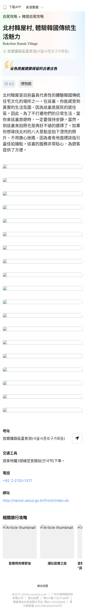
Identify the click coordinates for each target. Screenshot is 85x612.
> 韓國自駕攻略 (31, 16)
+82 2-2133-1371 (17, 480)
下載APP (15, 7)
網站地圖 (42, 586)
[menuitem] (12, 5)
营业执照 (33, 598)
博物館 (26, 83)
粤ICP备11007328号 (56, 598)
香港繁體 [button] (32, 7)
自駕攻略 (10, 16)
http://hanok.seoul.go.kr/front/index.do (36, 500)
